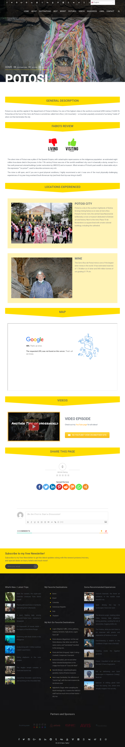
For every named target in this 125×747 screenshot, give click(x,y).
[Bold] (28, 522)
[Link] (55, 522)
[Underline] (34, 522)
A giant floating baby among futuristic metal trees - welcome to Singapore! (29, 618)
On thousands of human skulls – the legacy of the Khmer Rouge (29, 628)
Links (101, 11)
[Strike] (38, 522)
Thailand (55, 616)
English (96, 2)
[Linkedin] (53, 487)
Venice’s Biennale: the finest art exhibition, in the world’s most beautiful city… (108, 596)
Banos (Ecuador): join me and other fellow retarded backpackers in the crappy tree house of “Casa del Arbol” (65, 663)
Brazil (54, 598)
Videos (82, 11)
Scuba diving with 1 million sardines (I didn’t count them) (29, 648)
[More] (86, 487)
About (34, 11)
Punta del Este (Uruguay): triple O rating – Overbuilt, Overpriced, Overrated (66, 654)
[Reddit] (66, 487)
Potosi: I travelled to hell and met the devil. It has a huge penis (108, 662)
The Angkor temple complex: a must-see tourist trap (29, 669)
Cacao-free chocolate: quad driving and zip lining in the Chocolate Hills (29, 679)
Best (55, 11)
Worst (63, 11)
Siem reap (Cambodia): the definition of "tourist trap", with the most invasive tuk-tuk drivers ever (66, 680)
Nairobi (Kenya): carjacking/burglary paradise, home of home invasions (64, 671)
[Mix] (72, 487)
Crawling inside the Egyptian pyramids (108, 652)
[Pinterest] (59, 487)
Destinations (45, 11)
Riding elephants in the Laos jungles (29, 658)
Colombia (55, 602)
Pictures (72, 11)
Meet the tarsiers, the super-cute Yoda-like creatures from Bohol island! (29, 596)
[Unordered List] (45, 522)
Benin (54, 594)
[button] (87, 435)
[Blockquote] (48, 522)
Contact (110, 11)
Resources (92, 11)
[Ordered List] (41, 522)
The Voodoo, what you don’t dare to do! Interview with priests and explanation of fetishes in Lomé (108, 632)
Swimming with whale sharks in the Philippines (29, 638)
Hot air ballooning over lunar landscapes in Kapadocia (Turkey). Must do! (108, 674)
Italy (53, 611)
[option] (24, 725)
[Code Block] (52, 522)
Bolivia (34, 67)
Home (26, 11)
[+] (62, 522)
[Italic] (31, 522)
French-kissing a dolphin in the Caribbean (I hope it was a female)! (108, 642)
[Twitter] (46, 487)
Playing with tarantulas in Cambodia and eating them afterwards (29, 606)
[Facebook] (39, 487)
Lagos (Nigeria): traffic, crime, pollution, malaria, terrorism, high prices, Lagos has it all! (65, 632)
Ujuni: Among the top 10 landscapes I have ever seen (108, 606)
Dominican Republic (59, 607)
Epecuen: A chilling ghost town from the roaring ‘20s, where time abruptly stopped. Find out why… (108, 686)
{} (58, 522)
